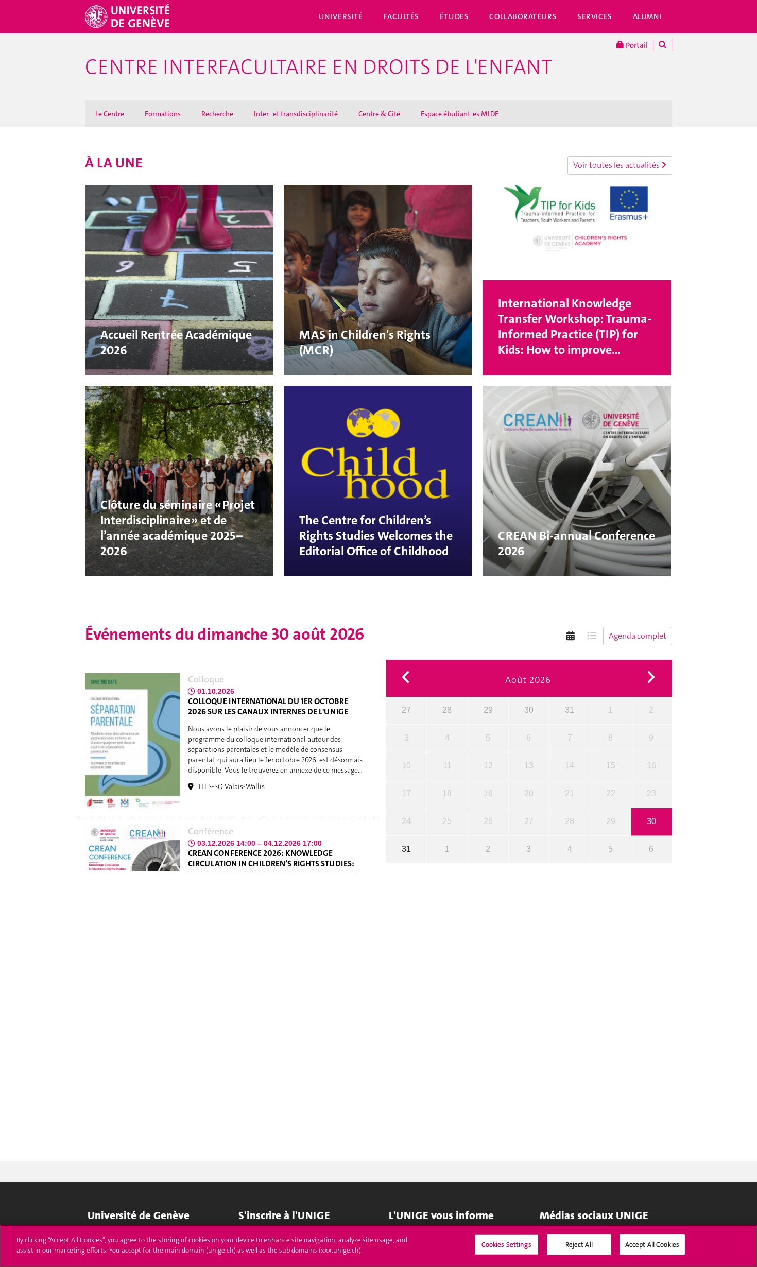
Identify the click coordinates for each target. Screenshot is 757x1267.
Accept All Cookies (652, 1244)
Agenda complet (637, 635)
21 (569, 793)
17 (406, 793)
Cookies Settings (506, 1244)
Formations (163, 113)
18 (447, 793)
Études (454, 16)
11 (447, 765)
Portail (636, 45)
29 (488, 710)
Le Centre (109, 113)
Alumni (647, 16)
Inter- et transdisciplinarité (296, 113)
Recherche (217, 113)
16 (651, 765)
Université (341, 16)
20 (529, 793)
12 (488, 765)
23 (651, 793)
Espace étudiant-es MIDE (459, 113)
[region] (378, 1246)
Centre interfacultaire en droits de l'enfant (318, 67)
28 (447, 710)
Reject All (579, 1244)
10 (406, 765)
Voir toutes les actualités (617, 165)
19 (488, 793)
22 (610, 793)
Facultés (401, 16)
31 (569, 710)
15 (610, 765)
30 (529, 710)
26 (488, 821)
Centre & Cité (379, 113)
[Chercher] (662, 45)
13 (529, 765)
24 (406, 821)
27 (406, 710)
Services (594, 16)
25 (447, 821)
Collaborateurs (523, 16)
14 (569, 765)
